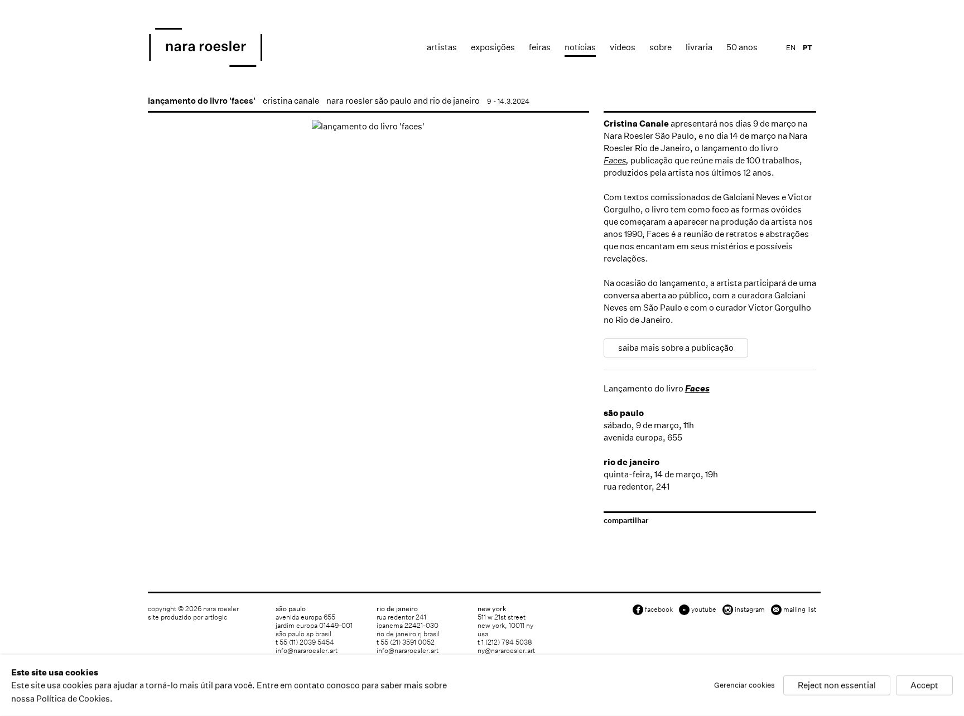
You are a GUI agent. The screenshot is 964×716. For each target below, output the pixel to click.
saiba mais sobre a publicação (676, 347)
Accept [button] (924, 685)
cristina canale (291, 100)
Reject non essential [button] (837, 685)
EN (791, 47)
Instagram (750, 609)
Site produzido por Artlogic (187, 617)
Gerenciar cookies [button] (744, 685)
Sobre (660, 47)
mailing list (799, 609)
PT (807, 47)
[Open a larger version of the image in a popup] (368, 126)
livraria (699, 47)
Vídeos (622, 47)
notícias (580, 47)
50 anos (742, 47)
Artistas (442, 47)
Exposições (493, 47)
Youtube (703, 609)
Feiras (540, 47)
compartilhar (626, 520)
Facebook (659, 609)
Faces (615, 160)
